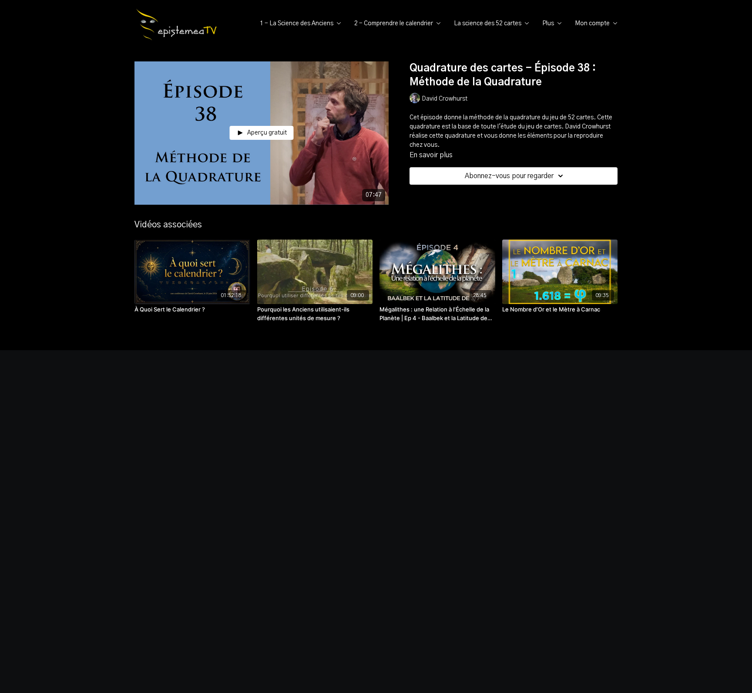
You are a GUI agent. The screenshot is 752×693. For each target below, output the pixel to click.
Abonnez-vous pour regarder (509, 175)
